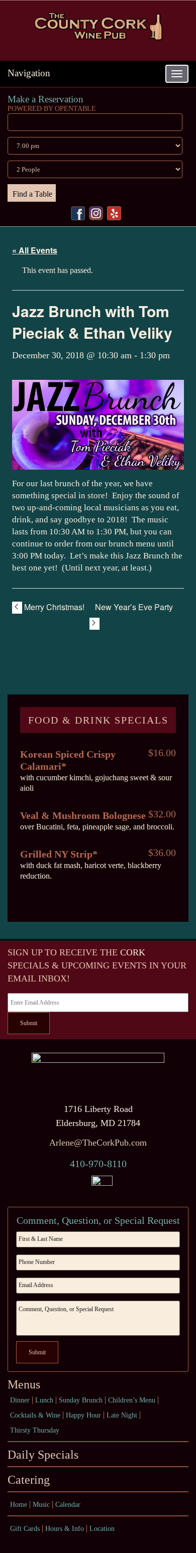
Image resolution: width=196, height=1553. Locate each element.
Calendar (67, 1504)
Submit (28, 1023)
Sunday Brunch (81, 1400)
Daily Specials (43, 1454)
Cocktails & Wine (35, 1415)
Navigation (29, 73)
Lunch (44, 1400)
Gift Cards (25, 1528)
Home (18, 1504)
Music (41, 1504)
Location (102, 1528)
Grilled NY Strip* (58, 854)
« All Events (34, 250)
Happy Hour (83, 1415)
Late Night (122, 1415)
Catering (29, 1479)
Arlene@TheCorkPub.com (98, 1143)
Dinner (20, 1400)
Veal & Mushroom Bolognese (83, 815)
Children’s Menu (131, 1400)
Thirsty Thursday (34, 1430)
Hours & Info (64, 1528)
